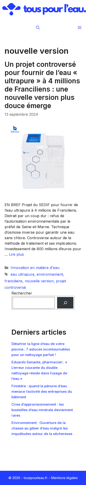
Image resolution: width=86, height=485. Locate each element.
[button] (38, 27)
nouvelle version (39, 281)
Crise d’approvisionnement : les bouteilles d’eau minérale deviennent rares (42, 410)
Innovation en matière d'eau (35, 267)
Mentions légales (64, 478)
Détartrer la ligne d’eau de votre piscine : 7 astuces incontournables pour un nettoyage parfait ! (40, 349)
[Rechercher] (65, 302)
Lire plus (16, 254)
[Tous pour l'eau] (44, 9)
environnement (50, 274)
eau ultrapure (22, 274)
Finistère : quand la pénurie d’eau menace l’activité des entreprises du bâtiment (41, 391)
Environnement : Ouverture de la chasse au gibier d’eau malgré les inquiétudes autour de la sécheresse (41, 428)
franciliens (13, 281)
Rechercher (21, 293)
